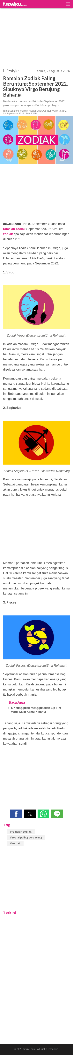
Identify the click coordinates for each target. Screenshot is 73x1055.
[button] (16, 814)
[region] (36, 36)
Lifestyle (11, 70)
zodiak (8, 234)
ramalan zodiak (14, 229)
